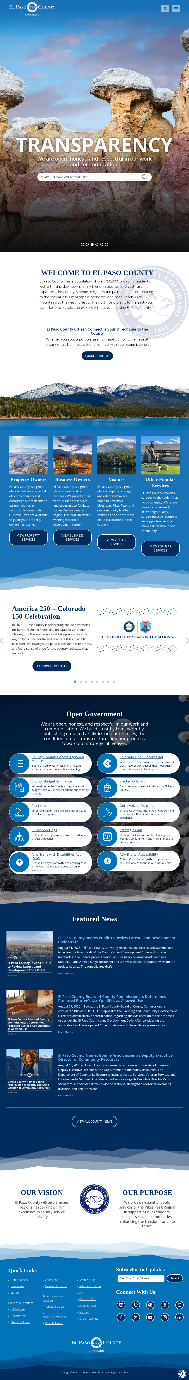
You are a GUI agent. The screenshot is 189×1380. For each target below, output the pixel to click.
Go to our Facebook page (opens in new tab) (122, 1318)
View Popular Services (160, 548)
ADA (81, 1292)
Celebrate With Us (52, 666)
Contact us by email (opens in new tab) (151, 1306)
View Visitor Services (116, 542)
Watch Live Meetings (55, 1316)
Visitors (15, 1292)
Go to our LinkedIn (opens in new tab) (180, 1318)
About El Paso (87, 1305)
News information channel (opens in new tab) (122, 1306)
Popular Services (55, 1306)
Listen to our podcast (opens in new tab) (166, 1306)
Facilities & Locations (20, 1303)
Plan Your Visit (87, 1299)
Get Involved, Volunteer (138, 805)
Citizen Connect (88, 1318)
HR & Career (18, 1309)
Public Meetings (44, 830)
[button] (165, 8)
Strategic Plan (131, 830)
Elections (39, 805)
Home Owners (19, 1280)
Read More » (65, 973)
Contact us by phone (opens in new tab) (136, 1306)
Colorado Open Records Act (141, 757)
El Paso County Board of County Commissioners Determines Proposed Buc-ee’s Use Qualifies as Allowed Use (112, 998)
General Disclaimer (56, 1286)
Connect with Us (97, 356)
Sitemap (84, 1312)
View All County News (94, 1121)
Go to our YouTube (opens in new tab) (151, 1318)
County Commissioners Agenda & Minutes (58, 759)
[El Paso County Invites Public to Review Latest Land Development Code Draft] (29, 954)
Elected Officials (132, 781)
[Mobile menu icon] (176, 8)
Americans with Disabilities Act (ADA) (56, 856)
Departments (19, 1316)
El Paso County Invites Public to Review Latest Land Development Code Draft (117, 939)
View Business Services (72, 537)
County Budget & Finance (52, 781)
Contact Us (51, 1280)
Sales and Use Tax (90, 1286)
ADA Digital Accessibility (139, 854)
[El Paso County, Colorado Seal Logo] (96, 1344)
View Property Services (28, 537)
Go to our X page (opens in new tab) (136, 1318)
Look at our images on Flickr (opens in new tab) (180, 1306)
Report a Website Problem (53, 1298)
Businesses (17, 1286)
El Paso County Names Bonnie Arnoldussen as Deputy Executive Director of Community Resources (115, 1057)
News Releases (54, 1323)
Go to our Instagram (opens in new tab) (166, 1318)
